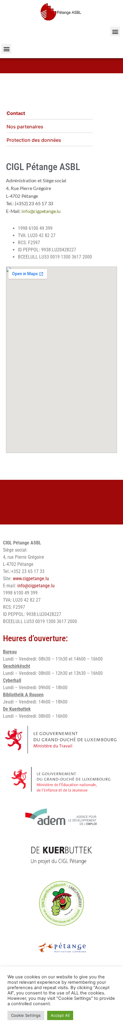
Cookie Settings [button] (26, 1015)
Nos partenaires (25, 127)
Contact (16, 113)
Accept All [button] (60, 1015)
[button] (115, 31)
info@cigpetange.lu (40, 211)
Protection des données (34, 140)
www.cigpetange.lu (31, 578)
